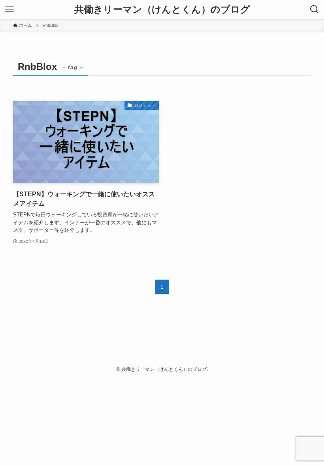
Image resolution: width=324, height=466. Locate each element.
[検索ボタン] (314, 9)
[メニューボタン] (9, 9)
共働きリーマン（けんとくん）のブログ (162, 9)
